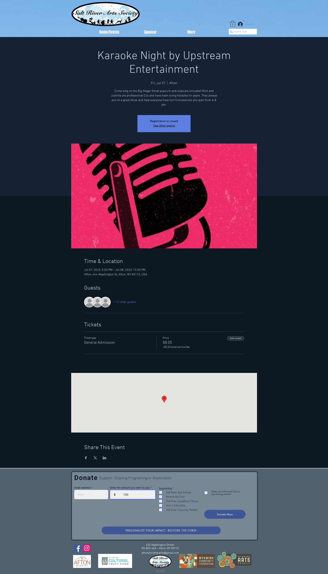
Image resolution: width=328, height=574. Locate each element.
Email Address (82, 487)
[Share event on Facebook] (86, 457)
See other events (164, 126)
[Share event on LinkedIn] (104, 457)
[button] (232, 23)
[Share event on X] (95, 457)
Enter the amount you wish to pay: (130, 487)
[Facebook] (77, 548)
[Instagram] (86, 548)
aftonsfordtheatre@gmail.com (160, 553)
